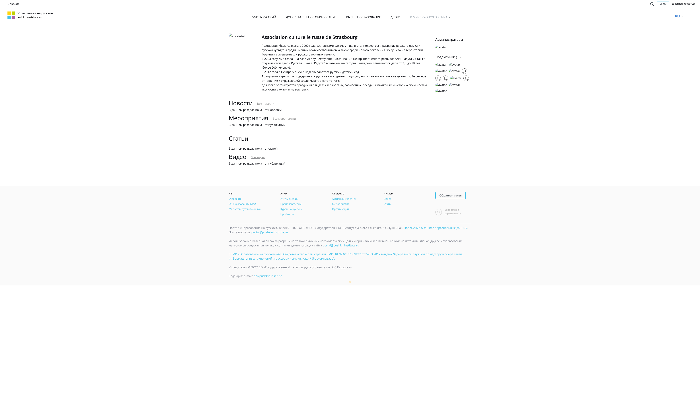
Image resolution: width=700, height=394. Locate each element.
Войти (663, 3)
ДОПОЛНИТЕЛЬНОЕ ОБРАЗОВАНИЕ (311, 17)
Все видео (258, 157)
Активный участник (344, 199)
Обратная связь (450, 195)
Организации (340, 209)
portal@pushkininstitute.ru (269, 232)
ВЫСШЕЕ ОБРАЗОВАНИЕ (363, 17)
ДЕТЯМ (395, 17)
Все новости (265, 104)
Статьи (388, 204)
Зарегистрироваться (683, 3)
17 (460, 57)
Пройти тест (287, 214)
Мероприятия (340, 204)
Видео (387, 199)
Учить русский (289, 199)
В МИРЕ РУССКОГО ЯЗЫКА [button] (429, 17)
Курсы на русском (291, 209)
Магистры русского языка (245, 209)
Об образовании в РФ (242, 204)
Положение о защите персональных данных (435, 228)
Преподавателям (291, 204)
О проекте (13, 3)
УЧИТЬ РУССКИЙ (264, 17)
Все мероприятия (285, 119)
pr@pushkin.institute (268, 276)
